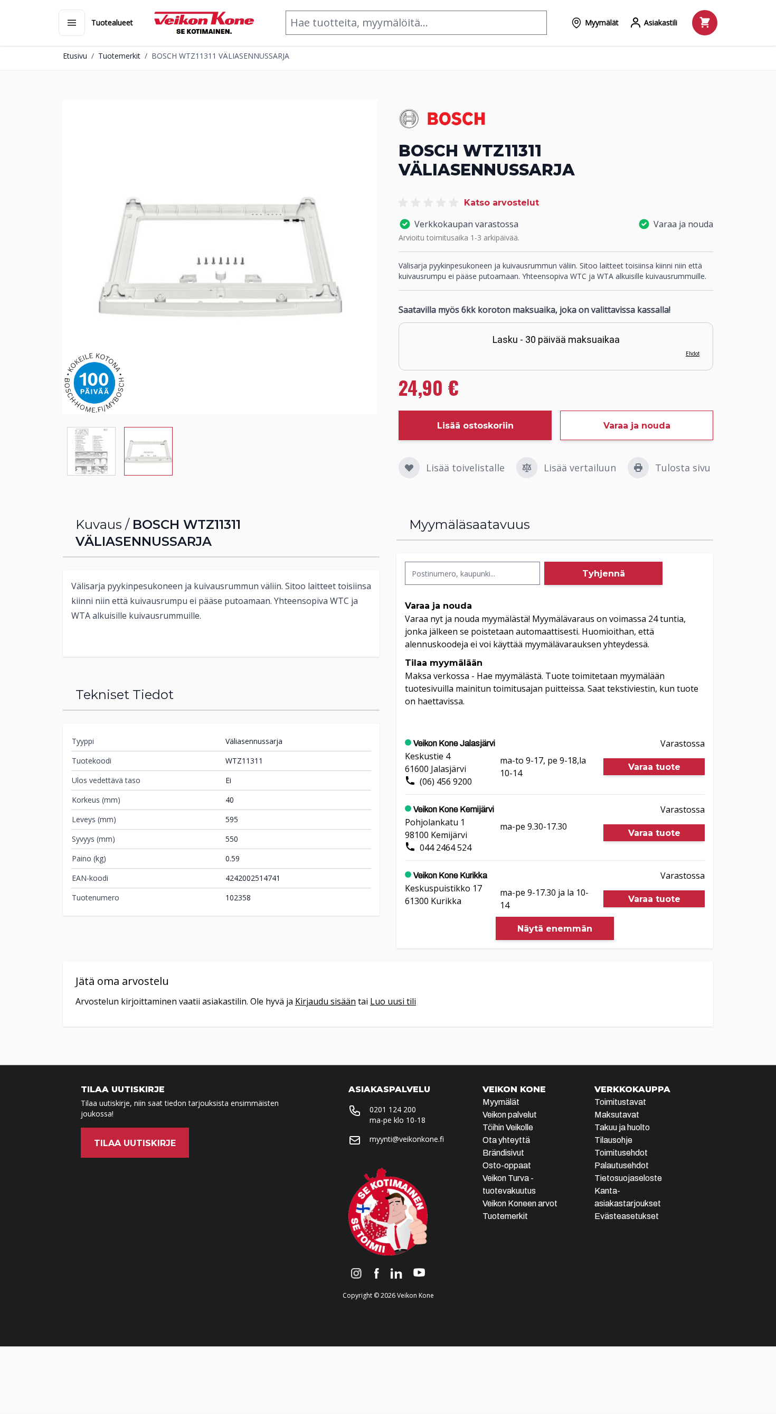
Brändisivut (503, 1152)
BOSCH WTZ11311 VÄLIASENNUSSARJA (220, 56)
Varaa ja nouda (636, 426)
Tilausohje (613, 1140)
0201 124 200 (393, 1109)
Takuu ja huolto (622, 1127)
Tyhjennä (603, 574)
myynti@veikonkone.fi (407, 1139)
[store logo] (204, 23)
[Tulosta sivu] (638, 467)
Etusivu (75, 56)
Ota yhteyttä (506, 1140)
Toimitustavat (620, 1101)
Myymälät (500, 1101)
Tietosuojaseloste (628, 1178)
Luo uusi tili (393, 1001)
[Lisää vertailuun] (526, 467)
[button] (430, 203)
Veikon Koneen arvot (519, 1203)
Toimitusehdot (621, 1152)
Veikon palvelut (509, 1114)
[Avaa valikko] (72, 23)
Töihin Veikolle (507, 1127)
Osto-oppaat (506, 1165)
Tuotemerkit (119, 56)
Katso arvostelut (501, 203)
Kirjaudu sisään (325, 1001)
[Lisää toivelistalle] (409, 467)
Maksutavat (616, 1114)
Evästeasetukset (626, 1216)
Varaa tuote (654, 767)
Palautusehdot (621, 1165)
